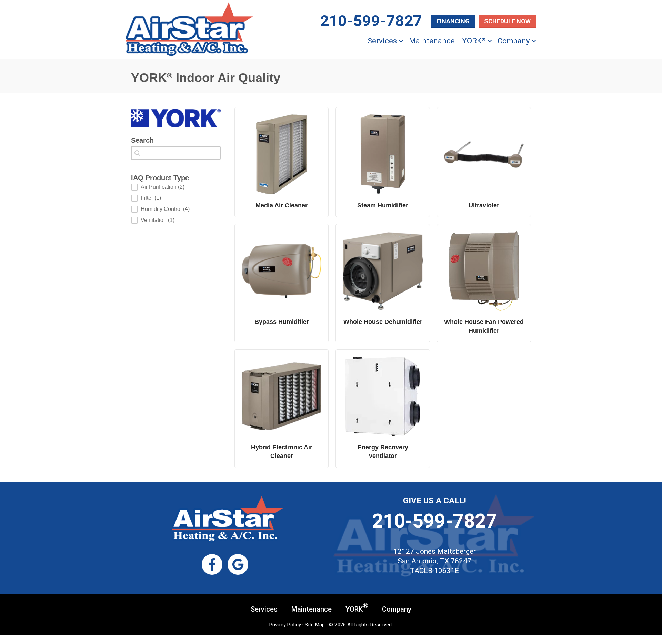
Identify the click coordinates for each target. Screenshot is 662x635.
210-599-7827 (434, 521)
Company (514, 41)
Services (382, 41)
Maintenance (432, 41)
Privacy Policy (285, 625)
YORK (473, 41)
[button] (401, 40)
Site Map (315, 625)
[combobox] (176, 153)
